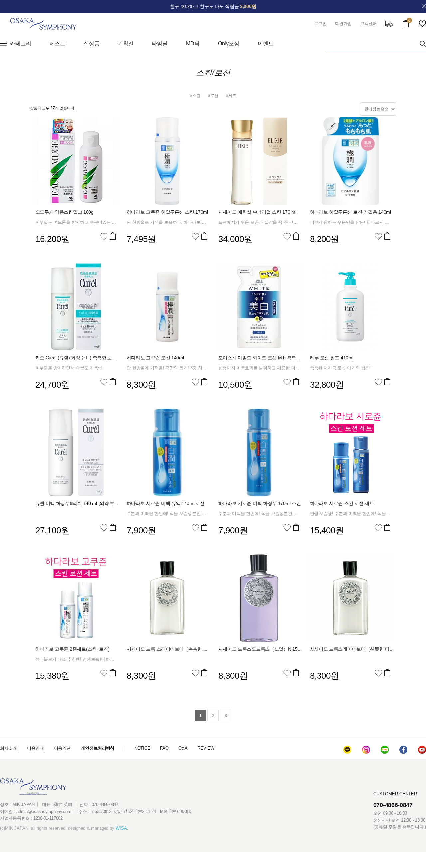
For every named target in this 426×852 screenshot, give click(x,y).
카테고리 (20, 43)
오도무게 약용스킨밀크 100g (64, 212)
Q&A (182, 748)
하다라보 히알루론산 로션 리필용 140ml (350, 212)
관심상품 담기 (103, 236)
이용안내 (35, 748)
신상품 (92, 43)
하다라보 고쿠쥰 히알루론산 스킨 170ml (167, 212)
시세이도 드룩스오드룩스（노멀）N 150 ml (262, 649)
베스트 (58, 43)
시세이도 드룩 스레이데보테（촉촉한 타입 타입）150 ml (184, 649)
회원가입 (343, 23)
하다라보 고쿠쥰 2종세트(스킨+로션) (72, 649)
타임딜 (160, 43)
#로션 (213, 95)
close (424, 6)
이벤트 (266, 43)
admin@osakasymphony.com (43, 811)
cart (406, 22)
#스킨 (195, 95)
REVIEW (205, 748)
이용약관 (62, 748)
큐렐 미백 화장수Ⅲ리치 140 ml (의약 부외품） (81, 503)
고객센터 (368, 23)
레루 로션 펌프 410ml (331, 357)
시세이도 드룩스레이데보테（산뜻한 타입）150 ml (361, 649)
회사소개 (8, 748)
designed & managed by (98, 828)
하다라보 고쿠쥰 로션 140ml (155, 357)
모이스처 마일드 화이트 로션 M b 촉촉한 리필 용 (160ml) (275, 357)
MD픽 (193, 43)
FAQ (164, 748)
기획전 (126, 43)
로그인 (320, 23)
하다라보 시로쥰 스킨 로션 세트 (342, 503)
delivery (389, 23)
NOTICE (142, 748)
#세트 (231, 95)
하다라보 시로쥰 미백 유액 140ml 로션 (166, 503)
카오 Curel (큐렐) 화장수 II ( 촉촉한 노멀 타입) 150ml (88, 357)
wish (422, 23)
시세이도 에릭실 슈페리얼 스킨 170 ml (257, 212)
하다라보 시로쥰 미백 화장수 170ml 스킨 (259, 503)
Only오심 (228, 43)
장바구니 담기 (112, 236)
